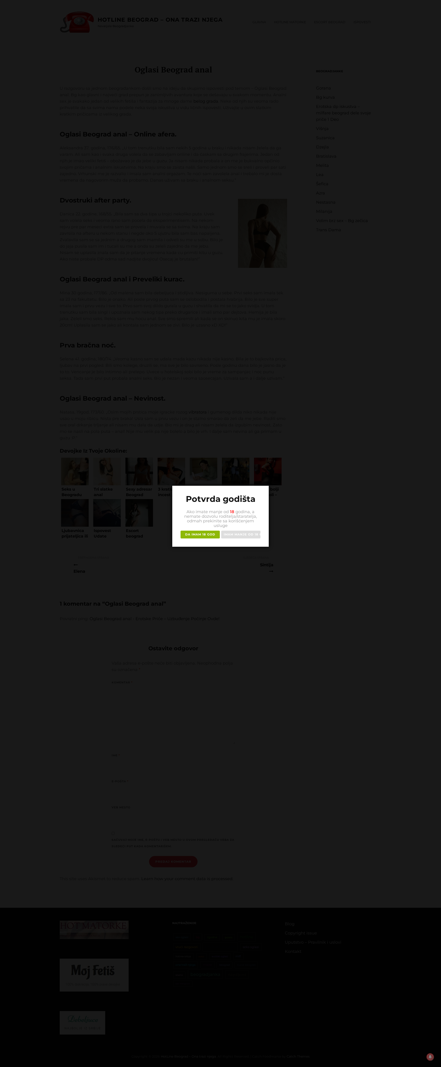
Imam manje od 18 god (242, 534)
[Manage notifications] (430, 1057)
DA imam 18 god (200, 534)
